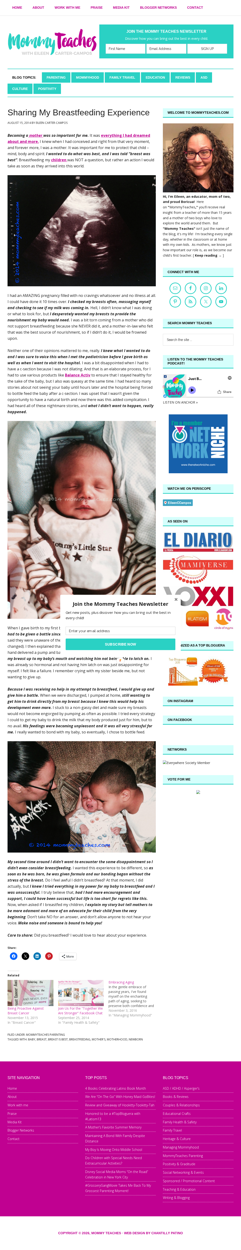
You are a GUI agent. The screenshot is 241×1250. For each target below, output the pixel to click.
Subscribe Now (120, 644)
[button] (120, 603)
